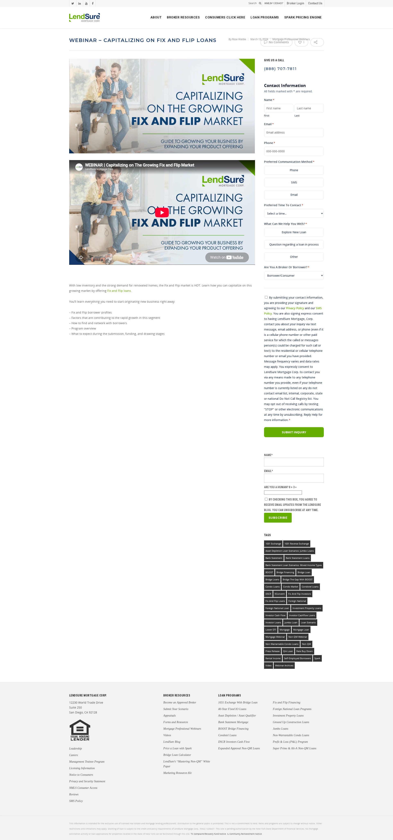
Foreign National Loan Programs (292, 709)
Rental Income (273, 658)
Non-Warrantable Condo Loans (291, 735)
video (268, 665)
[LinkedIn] (79, 3)
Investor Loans (273, 622)
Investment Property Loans (306, 608)
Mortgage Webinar (275, 636)
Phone (269, 143)
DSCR (268, 593)
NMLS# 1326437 (273, 3)
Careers (73, 755)
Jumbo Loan (291, 622)
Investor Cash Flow (275, 615)
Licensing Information (82, 768)
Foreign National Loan (277, 608)
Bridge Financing (285, 572)
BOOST (269, 572)
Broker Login (295, 3)
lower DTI (270, 629)
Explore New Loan (294, 232)
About (156, 17)
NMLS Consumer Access (83, 787)
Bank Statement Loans (297, 558)
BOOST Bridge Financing (233, 728)
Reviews (73, 794)
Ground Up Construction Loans (291, 722)
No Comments (278, 42)
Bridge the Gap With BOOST (298, 579)
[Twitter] (72, 3)
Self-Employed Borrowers (297, 658)
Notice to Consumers (81, 774)
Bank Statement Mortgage (233, 722)
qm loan (288, 651)
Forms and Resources (175, 722)
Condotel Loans (310, 586)
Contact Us (315, 3)
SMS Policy (76, 801)
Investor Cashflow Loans (302, 615)
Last (297, 115)
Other (294, 257)
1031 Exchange (273, 543)
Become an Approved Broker (179, 702)
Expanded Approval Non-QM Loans (239, 748)
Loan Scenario (308, 622)
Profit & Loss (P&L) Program (290, 741)
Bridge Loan (304, 572)
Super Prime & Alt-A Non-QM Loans (294, 748)
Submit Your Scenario (175, 709)
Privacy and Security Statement (87, 781)
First (266, 115)
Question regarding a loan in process (294, 244)
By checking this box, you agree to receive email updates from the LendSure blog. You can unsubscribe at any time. (292, 505)
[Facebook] (93, 3)
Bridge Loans (272, 579)
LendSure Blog (171, 741)
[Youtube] (86, 3)
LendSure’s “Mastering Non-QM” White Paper (186, 764)
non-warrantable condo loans (281, 644)
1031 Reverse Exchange (297, 543)
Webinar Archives (284, 665)
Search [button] (252, 3)
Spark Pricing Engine (303, 17)
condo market (290, 586)
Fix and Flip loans (119, 291)
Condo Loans (272, 586)
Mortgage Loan (301, 629)
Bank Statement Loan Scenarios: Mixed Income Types (293, 565)
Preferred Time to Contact (283, 205)
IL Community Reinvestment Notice (244, 833)
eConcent (280, 593)
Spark (317, 658)
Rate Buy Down (304, 651)
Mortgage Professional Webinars (182, 728)
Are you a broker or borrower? (286, 267)
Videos (167, 735)
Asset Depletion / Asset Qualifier (237, 715)
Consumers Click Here (225, 17)
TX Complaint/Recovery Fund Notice (208, 833)
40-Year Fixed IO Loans (232, 709)
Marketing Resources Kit (177, 772)
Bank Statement (273, 558)
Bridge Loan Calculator (177, 754)
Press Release (272, 651)
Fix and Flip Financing (286, 702)
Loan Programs (265, 17)
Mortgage (285, 629)
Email (269, 124)
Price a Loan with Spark (177, 748)
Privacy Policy (295, 308)
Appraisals (169, 715)
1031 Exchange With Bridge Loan (237, 702)
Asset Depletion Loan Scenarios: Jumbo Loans (289, 550)
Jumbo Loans (280, 728)
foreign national (297, 601)
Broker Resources (183, 17)
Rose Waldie (239, 39)
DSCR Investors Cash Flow (234, 741)
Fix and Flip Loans (275, 601)
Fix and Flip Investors (299, 593)
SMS (294, 182)
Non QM (306, 644)
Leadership (75, 748)
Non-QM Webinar (297, 636)
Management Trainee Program (86, 761)
